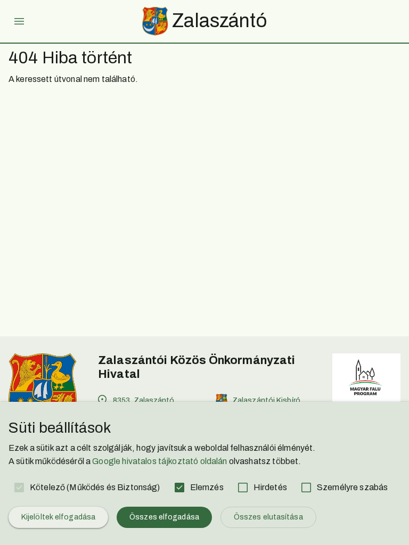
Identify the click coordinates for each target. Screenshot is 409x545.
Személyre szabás (352, 487)
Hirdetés (270, 487)
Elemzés (207, 487)
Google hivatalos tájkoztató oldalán (159, 461)
